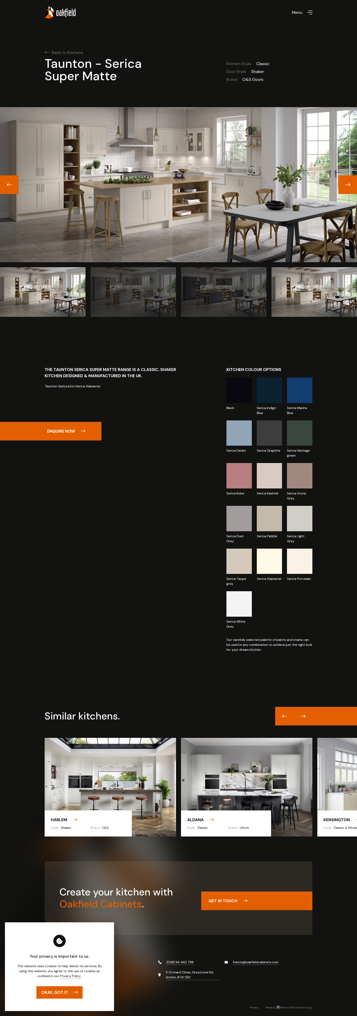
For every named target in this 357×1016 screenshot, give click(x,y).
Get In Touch (223, 901)
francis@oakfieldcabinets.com (255, 962)
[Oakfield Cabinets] (60, 12)
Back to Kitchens (67, 52)
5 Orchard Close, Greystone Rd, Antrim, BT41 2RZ (190, 974)
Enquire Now (61, 431)
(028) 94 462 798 (180, 962)
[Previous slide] (9, 184)
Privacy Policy (70, 976)
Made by (270, 1007)
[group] (110, 787)
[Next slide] (347, 184)
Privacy (254, 1007)
